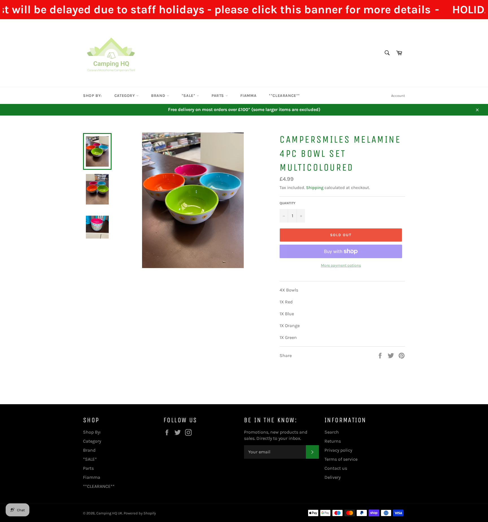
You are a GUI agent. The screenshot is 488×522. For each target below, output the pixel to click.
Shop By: (92, 95)
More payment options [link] (341, 265)
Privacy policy (338, 450)
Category (125, 95)
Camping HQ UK (109, 513)
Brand (159, 95)
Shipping (314, 187)
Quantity (287, 203)
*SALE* (189, 95)
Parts (218, 95)
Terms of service (341, 459)
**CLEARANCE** (284, 95)
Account (398, 95)
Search (331, 432)
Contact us (335, 468)
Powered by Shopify (140, 513)
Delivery (332, 477)
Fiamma (248, 95)
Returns (332, 441)
